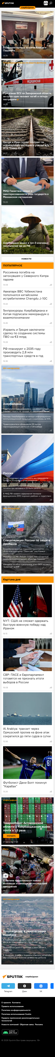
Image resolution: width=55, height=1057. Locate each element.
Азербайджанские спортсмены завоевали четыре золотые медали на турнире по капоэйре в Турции (26, 410)
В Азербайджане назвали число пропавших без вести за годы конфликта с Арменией (25, 941)
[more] (51, 55)
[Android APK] (10, 1032)
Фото (5, 849)
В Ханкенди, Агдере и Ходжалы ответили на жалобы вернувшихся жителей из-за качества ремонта (27, 956)
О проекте (6, 1002)
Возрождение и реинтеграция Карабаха (24, 933)
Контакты (16, 1002)
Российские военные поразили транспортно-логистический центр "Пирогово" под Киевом (24, 550)
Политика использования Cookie (16, 1014)
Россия (27, 469)
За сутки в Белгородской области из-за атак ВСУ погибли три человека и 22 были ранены (25, 487)
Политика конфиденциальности (15, 1010)
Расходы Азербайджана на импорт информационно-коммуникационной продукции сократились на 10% (27, 417)
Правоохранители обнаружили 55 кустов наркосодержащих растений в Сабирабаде (22, 425)
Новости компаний (10, 1024)
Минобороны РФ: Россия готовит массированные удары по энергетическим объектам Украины (26, 557)
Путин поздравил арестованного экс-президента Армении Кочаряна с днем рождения (25, 479)
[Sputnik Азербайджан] (8, 4)
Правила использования (12, 1006)
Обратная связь (27, 1024)
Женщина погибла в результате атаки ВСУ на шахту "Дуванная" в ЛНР (27, 565)
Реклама (39, 1024)
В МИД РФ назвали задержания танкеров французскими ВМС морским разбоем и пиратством (27, 494)
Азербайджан (27, 399)
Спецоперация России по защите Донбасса (24, 63)
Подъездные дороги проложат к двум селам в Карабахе (24, 948)
